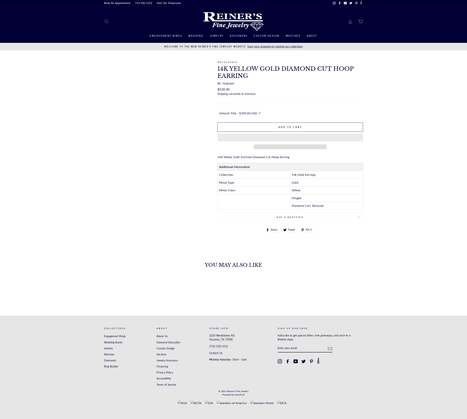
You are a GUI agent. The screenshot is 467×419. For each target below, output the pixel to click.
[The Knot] (361, 3)
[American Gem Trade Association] (196, 403)
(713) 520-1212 (218, 346)
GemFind (240, 394)
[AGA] (182, 403)
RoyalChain (227, 62)
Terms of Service (166, 384)
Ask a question (290, 217)
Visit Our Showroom (169, 3)
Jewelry (217, 35)
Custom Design (266, 35)
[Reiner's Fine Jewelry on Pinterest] (311, 361)
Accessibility (164, 378)
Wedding (195, 35)
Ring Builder (111, 366)
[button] (290, 137)
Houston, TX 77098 (221, 339)
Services (161, 354)
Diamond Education (168, 342)
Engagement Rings (166, 35)
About (312, 35)
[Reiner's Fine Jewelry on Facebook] (287, 361)
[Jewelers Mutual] (262, 403)
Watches (293, 35)
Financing (162, 366)
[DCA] (282, 403)
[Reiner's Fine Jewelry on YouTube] (296, 361)
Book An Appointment (117, 3)
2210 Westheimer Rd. (222, 335)
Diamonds (110, 360)
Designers (238, 35)
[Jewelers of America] (232, 403)
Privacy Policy (165, 372)
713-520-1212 (143, 3)
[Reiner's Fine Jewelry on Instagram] (280, 361)
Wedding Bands (113, 342)
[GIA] (209, 403)
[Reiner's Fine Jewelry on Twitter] (303, 361)
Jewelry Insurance (167, 360)
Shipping (222, 93)
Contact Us (216, 353)
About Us (162, 336)
